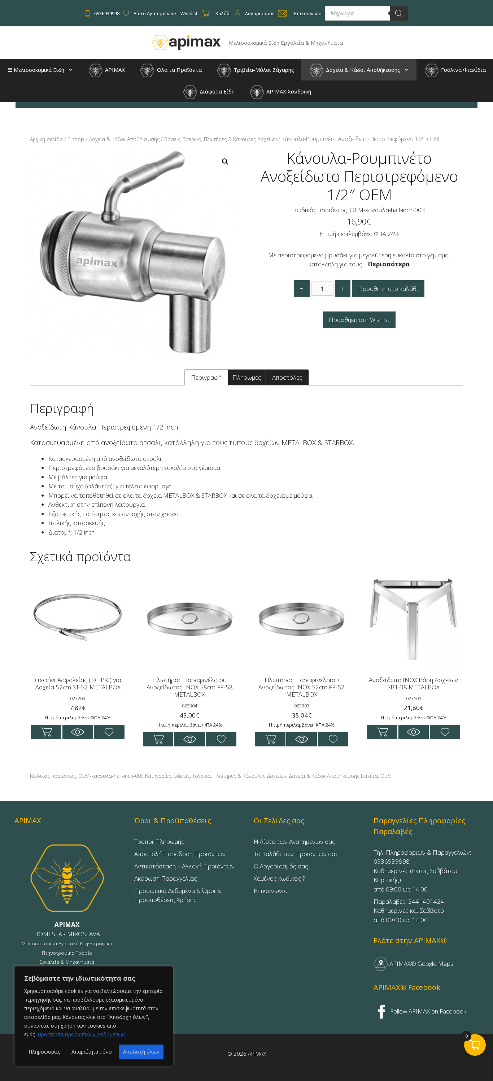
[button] (72, 69)
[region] (93, 1016)
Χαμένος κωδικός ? (279, 878)
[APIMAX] (186, 42)
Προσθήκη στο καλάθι (388, 288)
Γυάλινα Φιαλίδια (463, 69)
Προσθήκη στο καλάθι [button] (46, 732)
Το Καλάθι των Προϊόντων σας (296, 854)
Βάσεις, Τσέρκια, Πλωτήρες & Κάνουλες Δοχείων (220, 139)
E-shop (75, 139)
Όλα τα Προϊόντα (178, 69)
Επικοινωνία (271, 890)
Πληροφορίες (44, 1051)
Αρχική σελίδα (46, 139)
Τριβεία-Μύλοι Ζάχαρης (263, 69)
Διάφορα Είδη (216, 91)
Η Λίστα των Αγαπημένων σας (294, 841)
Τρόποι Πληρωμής (159, 841)
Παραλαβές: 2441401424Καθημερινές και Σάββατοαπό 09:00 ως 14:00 (409, 910)
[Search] (399, 13)
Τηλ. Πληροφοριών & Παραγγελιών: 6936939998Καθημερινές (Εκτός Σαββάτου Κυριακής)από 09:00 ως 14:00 (422, 870)
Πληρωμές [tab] (246, 377)
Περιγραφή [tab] (206, 377)
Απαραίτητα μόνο (91, 1051)
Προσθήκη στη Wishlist (359, 319)
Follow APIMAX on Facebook (427, 1011)
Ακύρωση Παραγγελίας (165, 878)
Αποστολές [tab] (287, 377)
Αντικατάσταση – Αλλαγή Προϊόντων (184, 866)
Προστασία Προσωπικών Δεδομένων (81, 1034)
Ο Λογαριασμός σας (281, 866)
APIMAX (114, 69)
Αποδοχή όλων (141, 1051)
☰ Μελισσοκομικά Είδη (36, 69)
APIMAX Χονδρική (288, 91)
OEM (386, 775)
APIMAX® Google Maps (420, 963)
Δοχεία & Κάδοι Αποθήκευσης (362, 69)
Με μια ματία (77, 732)
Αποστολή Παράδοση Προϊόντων (180, 854)
